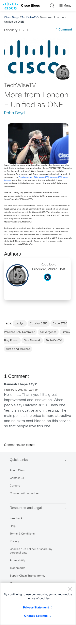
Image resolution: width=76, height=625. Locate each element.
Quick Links (19, 460)
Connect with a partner (24, 493)
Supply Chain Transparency (27, 575)
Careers (15, 485)
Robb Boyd (14, 113)
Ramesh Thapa (16, 384)
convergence (48, 331)
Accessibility (17, 560)
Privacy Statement (36, 607)
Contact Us (17, 477)
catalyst (20, 323)
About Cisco (17, 470)
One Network (32, 340)
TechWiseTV (29, 17)
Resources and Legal (26, 508)
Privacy (14, 541)
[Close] (70, 589)
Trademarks (17, 567)
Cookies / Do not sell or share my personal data (31, 550)
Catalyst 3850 (38, 323)
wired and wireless (18, 348)
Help (13, 525)
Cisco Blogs (30, 5)
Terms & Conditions (22, 533)
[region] (38, 604)
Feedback (16, 518)
